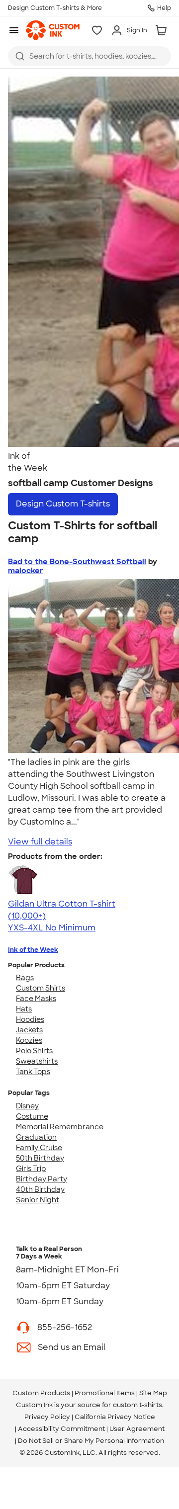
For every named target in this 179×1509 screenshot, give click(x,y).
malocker (25, 571)
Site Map (153, 1393)
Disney (27, 1105)
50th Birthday (40, 1158)
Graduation (36, 1137)
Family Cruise (39, 1147)
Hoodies (30, 1019)
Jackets (29, 1029)
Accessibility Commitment (61, 1429)
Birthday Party (41, 1178)
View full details (40, 842)
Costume (32, 1116)
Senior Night (37, 1199)
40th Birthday (40, 1189)
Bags (25, 977)
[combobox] (89, 56)
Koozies (29, 1040)
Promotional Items (105, 1393)
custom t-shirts (137, 1405)
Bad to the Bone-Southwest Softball (77, 562)
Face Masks (36, 998)
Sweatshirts (37, 1061)
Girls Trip (31, 1168)
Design (63, 504)
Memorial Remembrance (59, 1126)
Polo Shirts (34, 1050)
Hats (24, 1009)
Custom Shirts (40, 988)
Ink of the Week (33, 949)
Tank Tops (33, 1071)
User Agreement (137, 1429)
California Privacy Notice (115, 1417)
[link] (53, 30)
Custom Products (41, 1393)
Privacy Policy (47, 1417)
